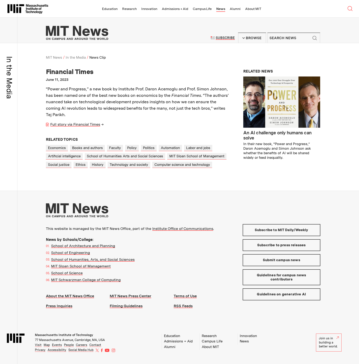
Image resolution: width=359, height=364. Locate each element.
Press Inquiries (59, 306)
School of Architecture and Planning (83, 246)
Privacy (40, 350)
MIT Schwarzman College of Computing (86, 280)
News (220, 9)
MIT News (54, 57)
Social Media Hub (80, 350)
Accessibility (57, 350)
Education (110, 9)
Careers (81, 345)
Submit (315, 38)
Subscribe (225, 38)
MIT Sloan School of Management (196, 156)
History (97, 165)
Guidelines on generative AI (281, 294)
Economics (57, 148)
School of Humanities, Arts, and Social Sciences (93, 259)
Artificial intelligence (64, 156)
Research (129, 9)
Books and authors (87, 148)
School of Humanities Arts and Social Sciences (125, 156)
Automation (170, 148)
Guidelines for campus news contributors (281, 277)
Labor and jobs (198, 148)
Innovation (149, 9)
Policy (132, 148)
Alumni (235, 9)
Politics (149, 148)
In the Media (76, 57)
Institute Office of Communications (182, 228)
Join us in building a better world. (328, 342)
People (69, 345)
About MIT (253, 9)
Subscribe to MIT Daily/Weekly (281, 230)
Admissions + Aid (175, 9)
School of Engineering (70, 252)
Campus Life (202, 9)
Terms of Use (185, 296)
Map (47, 345)
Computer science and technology (182, 165)
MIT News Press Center (130, 296)
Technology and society (129, 165)
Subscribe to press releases (281, 245)
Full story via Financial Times (75, 124)
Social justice (58, 165)
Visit (38, 345)
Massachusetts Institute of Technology (64, 335)
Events (57, 345)
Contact (95, 345)
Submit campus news (281, 260)
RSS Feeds (183, 306)
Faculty (115, 148)
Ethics (81, 165)
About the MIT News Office (70, 296)
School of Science (67, 273)
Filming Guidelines (126, 306)
